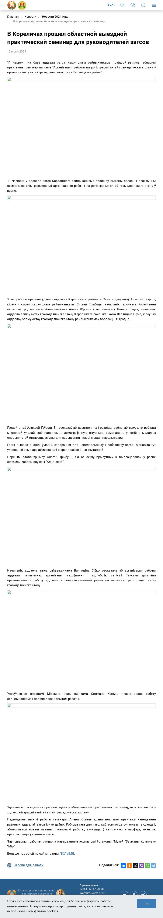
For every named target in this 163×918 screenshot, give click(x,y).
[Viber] (141, 865)
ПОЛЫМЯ (67, 854)
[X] (135, 865)
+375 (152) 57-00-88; (92, 888)
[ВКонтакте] (123, 865)
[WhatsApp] (147, 865)
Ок (146, 903)
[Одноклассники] (129, 865)
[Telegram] (153, 865)
